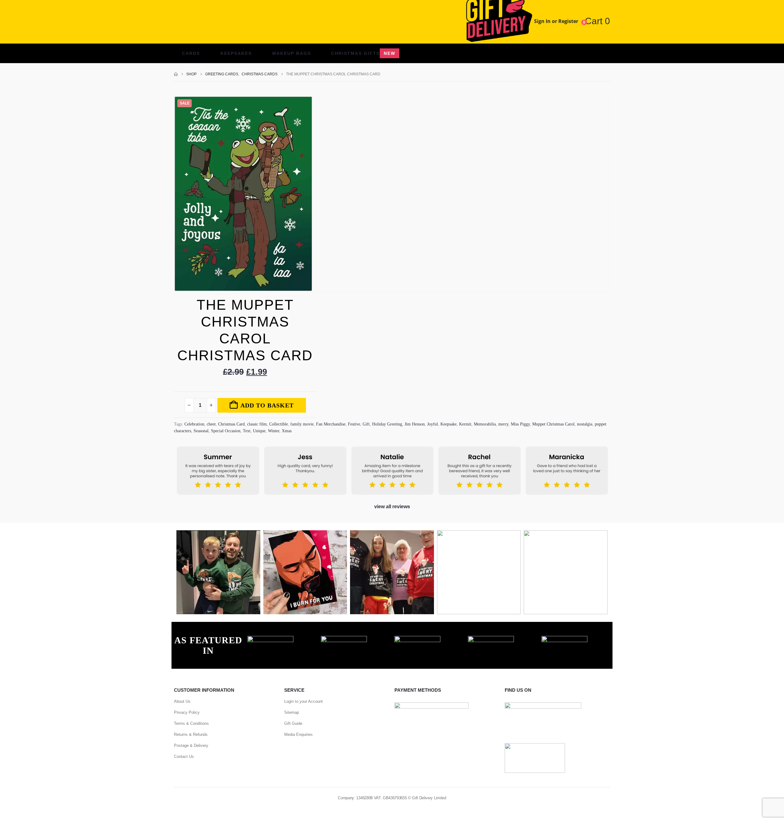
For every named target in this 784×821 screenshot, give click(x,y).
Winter (273, 431)
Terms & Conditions (191, 723)
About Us (182, 701)
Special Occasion (225, 431)
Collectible (278, 424)
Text (247, 431)
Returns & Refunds (191, 734)
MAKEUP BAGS (291, 53)
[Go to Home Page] (176, 74)
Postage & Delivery (191, 745)
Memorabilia (485, 424)
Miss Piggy (520, 424)
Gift (366, 424)
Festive (354, 424)
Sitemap (291, 712)
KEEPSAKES (236, 53)
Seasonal (201, 431)
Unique (259, 431)
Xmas (287, 431)
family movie (302, 424)
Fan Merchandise (330, 424)
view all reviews (392, 506)
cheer (211, 424)
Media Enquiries (298, 734)
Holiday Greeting (387, 424)
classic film (257, 424)
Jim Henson (415, 424)
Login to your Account (303, 701)
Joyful (432, 424)
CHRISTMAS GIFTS (363, 53)
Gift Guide (293, 723)
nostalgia (584, 424)
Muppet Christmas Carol (553, 424)
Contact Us (184, 756)
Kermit (465, 424)
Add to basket (267, 405)
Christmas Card (231, 424)
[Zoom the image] (270, 639)
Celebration (194, 424)
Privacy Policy (187, 712)
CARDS (191, 53)
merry (503, 424)
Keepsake (448, 424)
